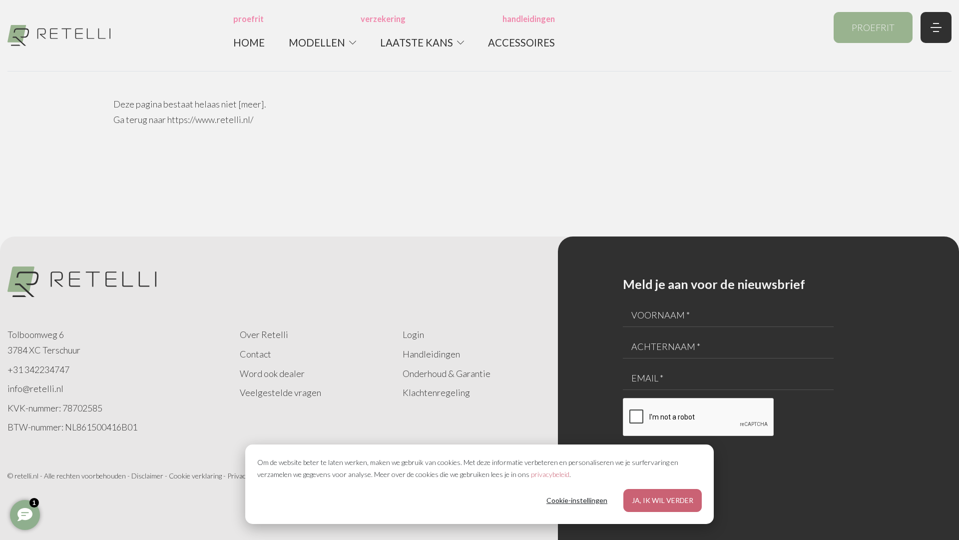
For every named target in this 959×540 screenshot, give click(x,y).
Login (413, 334)
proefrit (248, 19)
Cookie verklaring (195, 476)
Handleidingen (431, 354)
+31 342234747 (38, 369)
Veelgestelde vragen (280, 392)
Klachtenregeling (436, 392)
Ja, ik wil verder (662, 500)
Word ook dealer (272, 373)
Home (249, 42)
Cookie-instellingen (576, 500)
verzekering (383, 19)
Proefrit (873, 27)
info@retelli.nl (35, 388)
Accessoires (521, 42)
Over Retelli (264, 334)
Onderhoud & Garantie (446, 373)
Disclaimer (147, 476)
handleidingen (528, 19)
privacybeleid (550, 474)
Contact (255, 354)
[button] (322, 42)
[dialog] (479, 484)
